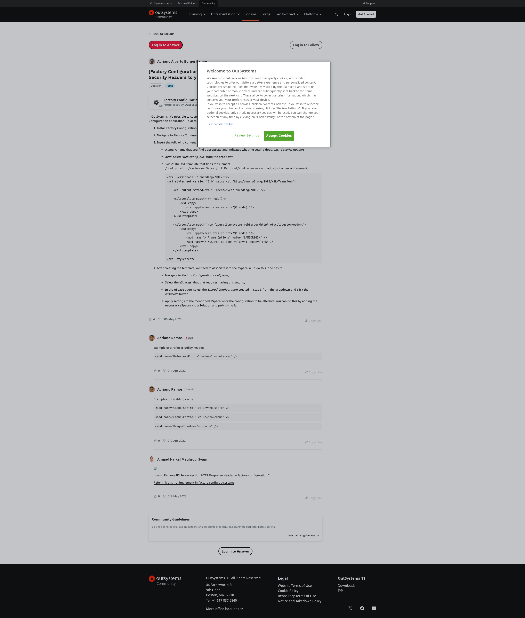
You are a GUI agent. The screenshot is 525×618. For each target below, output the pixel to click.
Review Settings (247, 135)
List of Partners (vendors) (220, 123)
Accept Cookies (279, 135)
